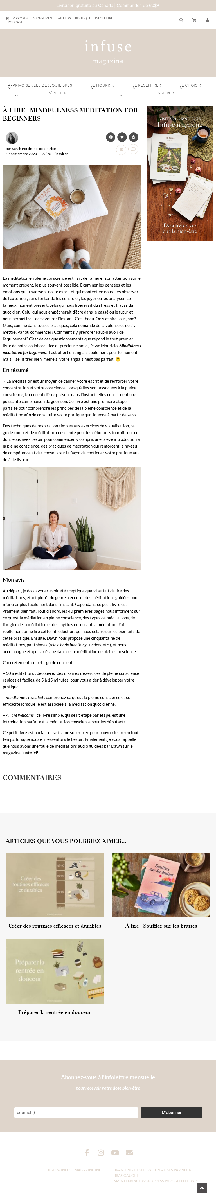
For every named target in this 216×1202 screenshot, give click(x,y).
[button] (207, 20)
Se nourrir (102, 85)
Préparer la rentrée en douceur (54, 1012)
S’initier (57, 93)
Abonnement (43, 18)
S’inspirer (163, 93)
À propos (20, 18)
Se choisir (190, 85)
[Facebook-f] (87, 1152)
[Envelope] (129, 1152)
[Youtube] (115, 1152)
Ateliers (64, 18)
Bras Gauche (126, 1175)
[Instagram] (101, 1152)
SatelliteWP (184, 1181)
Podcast (15, 22)
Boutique (83, 18)
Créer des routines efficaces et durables (54, 926)
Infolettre (104, 18)
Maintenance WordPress (139, 1181)
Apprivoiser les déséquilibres (40, 85)
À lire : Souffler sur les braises (161, 926)
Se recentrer (146, 85)
